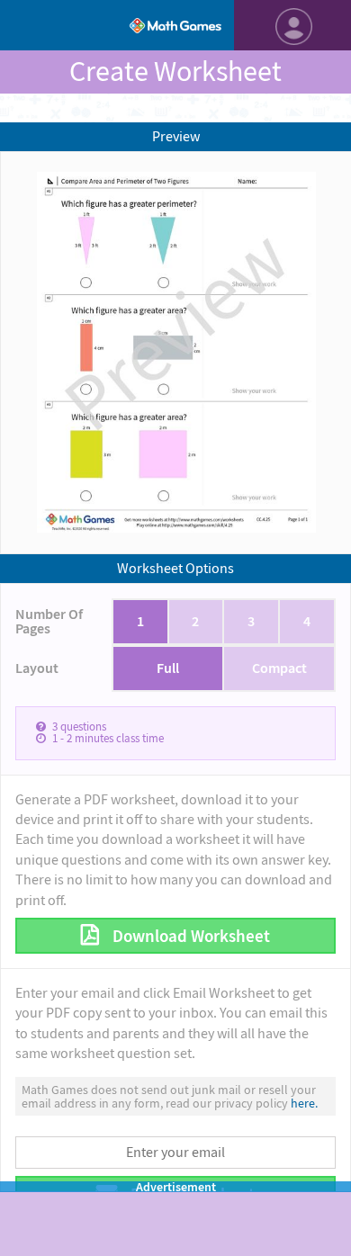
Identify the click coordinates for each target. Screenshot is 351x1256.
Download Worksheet (189, 936)
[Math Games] (175, 25)
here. (304, 1103)
